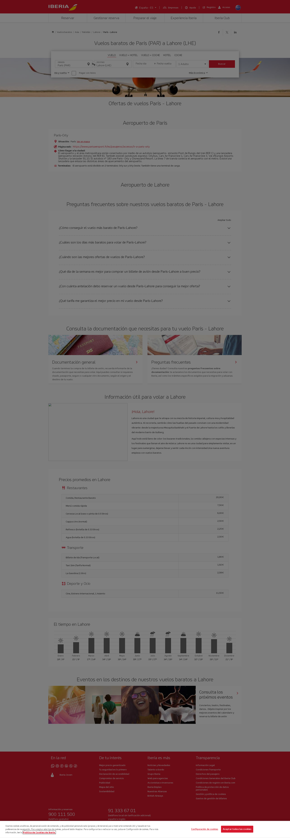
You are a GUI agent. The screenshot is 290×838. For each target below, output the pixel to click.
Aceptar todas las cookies (237, 829)
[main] (145, 829)
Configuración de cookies (204, 829)
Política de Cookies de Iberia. (39, 832)
